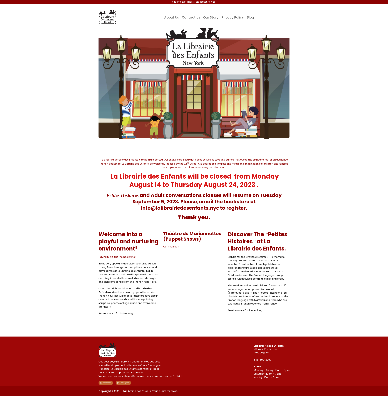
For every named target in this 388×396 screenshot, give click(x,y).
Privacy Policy (232, 17)
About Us (171, 17)
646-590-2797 (262, 360)
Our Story (210, 17)
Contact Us (191, 17)
